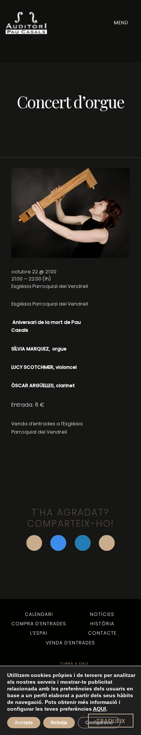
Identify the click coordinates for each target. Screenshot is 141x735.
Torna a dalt (74, 663)
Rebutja (59, 722)
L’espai (38, 633)
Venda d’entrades (70, 643)
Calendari (39, 614)
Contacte (102, 633)
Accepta (24, 722)
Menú (122, 22)
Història (102, 623)
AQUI (99, 709)
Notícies (102, 614)
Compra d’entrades (38, 623)
